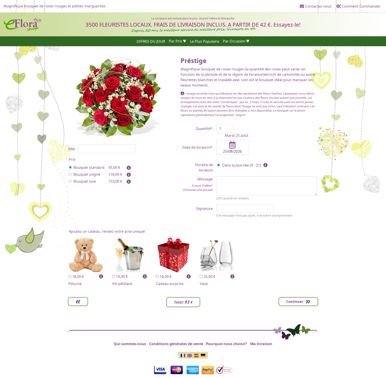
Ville (71, 148)
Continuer (294, 301)
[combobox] (107, 149)
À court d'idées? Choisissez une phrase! (198, 188)
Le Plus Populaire (204, 41)
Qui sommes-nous (130, 343)
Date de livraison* (197, 147)
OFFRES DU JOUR (150, 41)
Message (198, 184)
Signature (204, 208)
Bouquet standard (88, 167)
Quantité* (204, 128)
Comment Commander (361, 6)
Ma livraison (261, 343)
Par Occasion (234, 41)
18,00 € (77, 276)
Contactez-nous (318, 6)
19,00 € (121, 276)
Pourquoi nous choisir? (226, 343)
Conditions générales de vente (176, 343)
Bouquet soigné (86, 174)
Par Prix (175, 41)
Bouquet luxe (84, 181)
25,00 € (209, 276)
